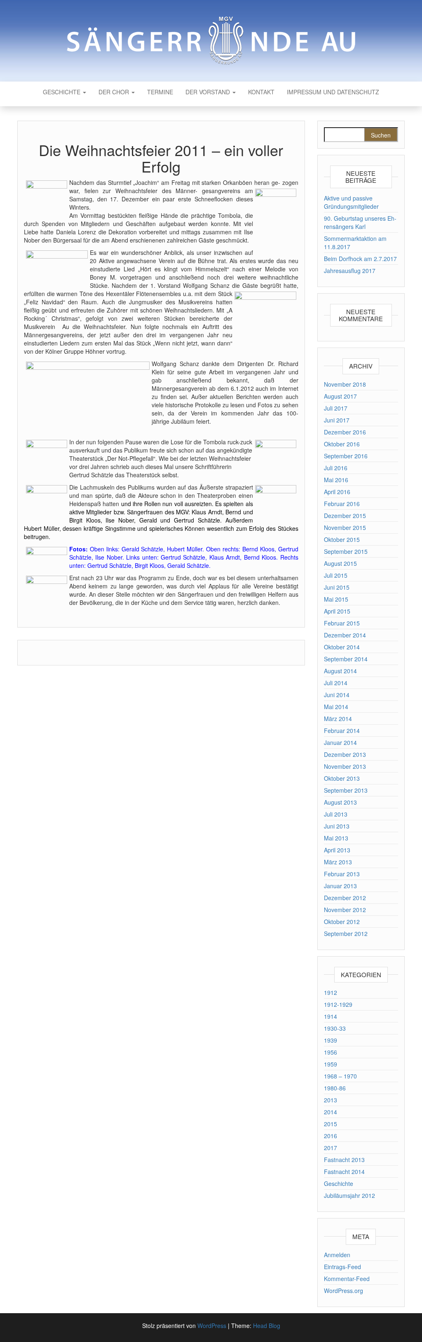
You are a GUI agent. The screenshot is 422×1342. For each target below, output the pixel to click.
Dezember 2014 (345, 635)
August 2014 (340, 671)
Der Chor (114, 92)
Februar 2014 (342, 730)
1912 (330, 992)
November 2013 (345, 766)
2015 (330, 1124)
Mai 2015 (336, 599)
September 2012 (346, 933)
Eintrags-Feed (342, 1267)
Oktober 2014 (342, 647)
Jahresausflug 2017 (349, 270)
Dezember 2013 (345, 754)
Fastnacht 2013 (344, 1159)
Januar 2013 (340, 886)
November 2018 (345, 384)
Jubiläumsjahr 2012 (349, 1195)
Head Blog (266, 1325)
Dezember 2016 (345, 432)
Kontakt (261, 92)
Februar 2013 (342, 874)
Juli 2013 (335, 814)
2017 (330, 1148)
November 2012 (345, 910)
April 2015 (337, 611)
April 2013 (337, 850)
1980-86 (335, 1088)
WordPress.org (343, 1290)
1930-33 (335, 1028)
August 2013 (340, 802)
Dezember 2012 (345, 898)
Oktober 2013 (342, 778)
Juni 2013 (336, 826)
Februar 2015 (342, 623)
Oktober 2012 (342, 921)
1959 (330, 1064)
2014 (330, 1112)
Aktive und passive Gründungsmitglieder (351, 202)
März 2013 (338, 862)
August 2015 (340, 563)
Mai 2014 (336, 707)
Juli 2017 (335, 408)
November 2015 (345, 527)
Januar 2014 (340, 742)
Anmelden (337, 1255)
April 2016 (337, 492)
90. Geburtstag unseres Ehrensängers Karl (360, 222)
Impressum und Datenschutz (333, 92)
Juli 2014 (335, 683)
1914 (330, 1016)
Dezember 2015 (345, 515)
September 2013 (346, 790)
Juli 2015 (335, 575)
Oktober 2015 (342, 539)
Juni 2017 (336, 420)
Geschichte (62, 92)
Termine (160, 92)
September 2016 (346, 456)
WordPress (211, 1325)
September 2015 (346, 551)
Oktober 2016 (342, 444)
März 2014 (338, 718)
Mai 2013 (336, 838)
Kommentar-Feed (347, 1278)
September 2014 (346, 659)
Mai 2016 (336, 480)
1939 (330, 1040)
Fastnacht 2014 (344, 1171)
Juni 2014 (336, 695)
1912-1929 (338, 1004)
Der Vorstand (208, 92)
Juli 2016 (335, 468)
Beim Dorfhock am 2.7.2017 (360, 258)
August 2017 (340, 396)
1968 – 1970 (340, 1076)
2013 (330, 1100)
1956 (330, 1052)
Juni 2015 (336, 587)
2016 (330, 1136)
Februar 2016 (342, 503)
